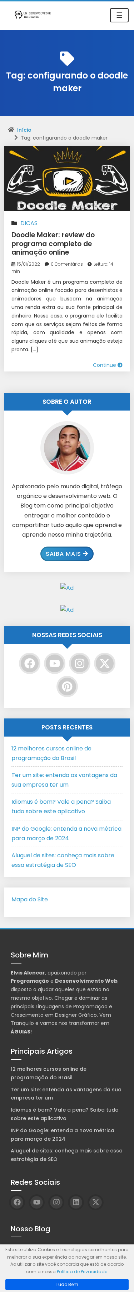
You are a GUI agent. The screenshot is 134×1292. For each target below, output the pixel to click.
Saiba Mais (63, 554)
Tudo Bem (67, 1284)
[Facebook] (30, 663)
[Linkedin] (76, 1202)
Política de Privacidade (82, 1272)
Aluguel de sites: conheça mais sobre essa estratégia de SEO (67, 1155)
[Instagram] (80, 663)
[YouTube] (55, 663)
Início (24, 130)
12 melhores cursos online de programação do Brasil (48, 1073)
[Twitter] (105, 663)
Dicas (29, 223)
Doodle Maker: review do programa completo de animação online (53, 243)
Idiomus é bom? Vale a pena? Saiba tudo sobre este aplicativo (65, 1114)
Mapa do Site (29, 899)
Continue (105, 365)
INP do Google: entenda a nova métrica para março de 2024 (62, 1134)
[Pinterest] (67, 686)
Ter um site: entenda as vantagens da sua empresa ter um (66, 1094)
